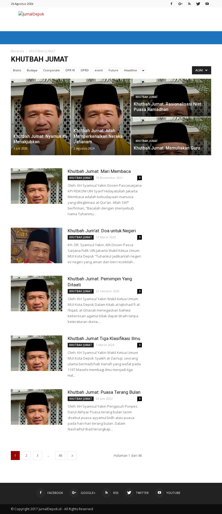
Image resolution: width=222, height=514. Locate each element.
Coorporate (51, 70)
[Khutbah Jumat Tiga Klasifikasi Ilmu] (36, 353)
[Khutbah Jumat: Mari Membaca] (36, 186)
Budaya (32, 70)
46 (60, 455)
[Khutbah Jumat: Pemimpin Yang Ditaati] (36, 293)
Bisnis (17, 70)
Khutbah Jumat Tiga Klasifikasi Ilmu (104, 338)
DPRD (85, 70)
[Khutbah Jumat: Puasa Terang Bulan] (36, 407)
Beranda (17, 51)
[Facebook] (171, 3)
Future (113, 70)
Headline (130, 70)
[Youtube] (207, 3)
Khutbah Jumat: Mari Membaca (99, 171)
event (98, 70)
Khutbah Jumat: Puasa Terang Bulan (104, 392)
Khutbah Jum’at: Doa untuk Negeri (102, 230)
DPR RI (70, 70)
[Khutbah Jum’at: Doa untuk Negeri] (36, 245)
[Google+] (180, 3)
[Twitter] (198, 3)
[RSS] (189, 3)
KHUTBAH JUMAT (147, 97)
